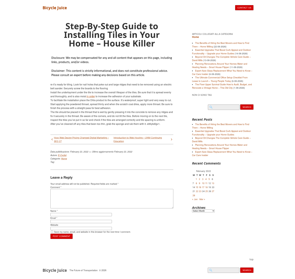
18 (206, 187)
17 (203, 187)
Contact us (244, 7)
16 (200, 187)
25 (206, 191)
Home (64, 158)
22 (197, 191)
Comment (55, 187)
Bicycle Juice (55, 8)
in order (91, 96)
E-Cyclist (62, 155)
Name (54, 210)
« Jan (195, 199)
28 (194, 195)
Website (54, 224)
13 (213, 183)
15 (197, 187)
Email (53, 217)
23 (200, 191)
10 (203, 183)
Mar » (202, 199)
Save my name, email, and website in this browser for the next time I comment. (92, 231)
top (252, 259)
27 (213, 191)
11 (206, 183)
